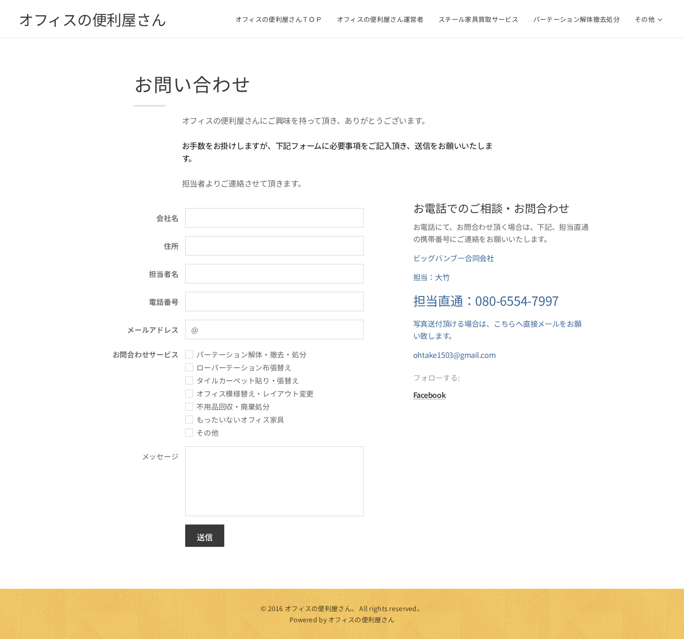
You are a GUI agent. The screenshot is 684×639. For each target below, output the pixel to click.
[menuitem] (281, 19)
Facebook (429, 394)
